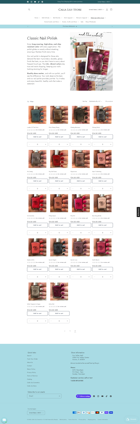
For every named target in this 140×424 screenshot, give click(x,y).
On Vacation (30, 216)
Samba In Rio (30, 260)
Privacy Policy (31, 372)
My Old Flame (53, 171)
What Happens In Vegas (33, 304)
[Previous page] (65, 331)
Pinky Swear (52, 216)
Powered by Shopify (53, 419)
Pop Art (73, 216)
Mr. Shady (30, 171)
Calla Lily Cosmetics (33, 382)
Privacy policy (82, 419)
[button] (29, 9)
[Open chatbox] (4, 420)
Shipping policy (92, 419)
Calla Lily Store (31, 386)
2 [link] (75, 331)
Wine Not (51, 304)
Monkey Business (75, 127)
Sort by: (85, 101)
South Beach (95, 260)
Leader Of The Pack (32, 127)
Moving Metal (96, 127)
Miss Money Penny (54, 127)
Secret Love (74, 260)
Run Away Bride (96, 216)
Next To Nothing (96, 171)
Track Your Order (32, 359)
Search (29, 356)
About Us (30, 362)
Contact (29, 366)
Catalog (29, 379)
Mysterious (74, 171)
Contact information (103, 419)
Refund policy (63, 419)
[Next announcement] (112, 26)
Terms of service (73, 419)
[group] (35, 130)
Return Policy (31, 369)
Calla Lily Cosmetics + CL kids (39, 419)
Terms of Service (32, 376)
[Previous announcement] (28, 26)
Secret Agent (52, 260)
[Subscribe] (59, 396)
